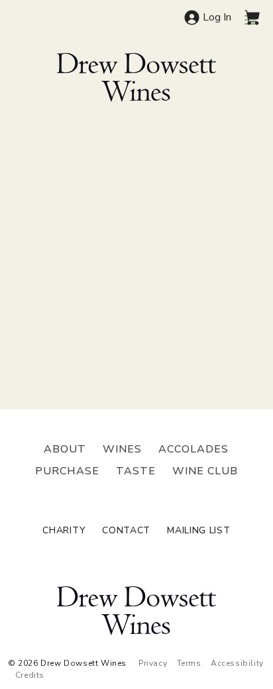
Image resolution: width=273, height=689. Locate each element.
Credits (29, 675)
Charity (63, 531)
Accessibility (237, 663)
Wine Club (205, 471)
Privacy (152, 663)
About (65, 449)
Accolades (193, 449)
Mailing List (198, 531)
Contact (126, 531)
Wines (122, 449)
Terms (189, 663)
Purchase (67, 471)
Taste (136, 471)
